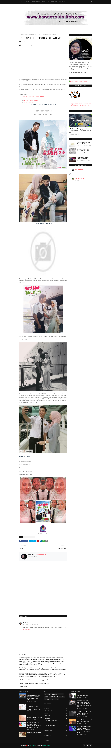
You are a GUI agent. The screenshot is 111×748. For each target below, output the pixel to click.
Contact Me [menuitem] (62, 1)
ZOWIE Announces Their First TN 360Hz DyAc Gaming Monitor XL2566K (84, 713)
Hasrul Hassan (79, 169)
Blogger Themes (46, 745)
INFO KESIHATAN (55, 694)
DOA (62, 694)
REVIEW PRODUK (56, 728)
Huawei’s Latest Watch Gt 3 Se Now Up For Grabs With (84, 694)
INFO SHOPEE (52, 696)
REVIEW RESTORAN (56, 730)
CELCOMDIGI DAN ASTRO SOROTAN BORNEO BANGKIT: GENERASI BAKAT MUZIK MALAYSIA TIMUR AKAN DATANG (34, 696)
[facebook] (84, 745)
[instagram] (90, 745)
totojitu (77, 174)
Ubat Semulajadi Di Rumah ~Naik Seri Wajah (83, 143)
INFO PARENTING (60, 696)
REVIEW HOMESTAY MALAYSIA (56, 720)
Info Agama (47, 694)
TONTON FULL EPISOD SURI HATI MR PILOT (34, 96)
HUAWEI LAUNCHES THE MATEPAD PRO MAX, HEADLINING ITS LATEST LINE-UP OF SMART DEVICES (34, 725)
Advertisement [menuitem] (36, 1)
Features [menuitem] (26, 1)
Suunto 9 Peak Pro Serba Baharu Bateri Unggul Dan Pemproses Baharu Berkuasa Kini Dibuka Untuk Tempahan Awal (84, 703)
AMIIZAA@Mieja (79, 178)
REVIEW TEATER (56, 735)
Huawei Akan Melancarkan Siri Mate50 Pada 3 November (84, 720)
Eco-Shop (56, 708)
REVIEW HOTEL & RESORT (56, 725)
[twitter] (87, 745)
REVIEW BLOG (56, 715)
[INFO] (80, 120)
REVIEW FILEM (56, 718)
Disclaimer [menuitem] (54, 1)
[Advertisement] (43, 59)
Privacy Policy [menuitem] (45, 1)
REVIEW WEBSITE (56, 738)
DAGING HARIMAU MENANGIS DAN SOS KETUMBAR (34, 733)
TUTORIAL (56, 740)
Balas (24, 629)
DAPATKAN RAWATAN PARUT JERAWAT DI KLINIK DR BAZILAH (34, 716)
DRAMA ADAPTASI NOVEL (31, 34)
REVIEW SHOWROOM (56, 733)
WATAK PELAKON (28, 102)
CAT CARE (47, 699)
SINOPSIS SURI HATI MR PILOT (31, 100)
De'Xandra (56, 706)
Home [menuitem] (20, 1)
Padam (28, 629)
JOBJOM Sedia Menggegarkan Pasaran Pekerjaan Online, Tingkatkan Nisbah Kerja (80, 130)
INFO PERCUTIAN (54, 699)
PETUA (46, 696)
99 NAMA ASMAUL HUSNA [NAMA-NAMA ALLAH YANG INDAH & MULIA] (83, 150)
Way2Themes (32, 745)
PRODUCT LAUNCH (56, 710)
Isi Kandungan (23, 94)
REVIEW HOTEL (56, 723)
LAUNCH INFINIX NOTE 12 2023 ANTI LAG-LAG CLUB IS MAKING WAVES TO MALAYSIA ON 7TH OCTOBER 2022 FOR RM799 (84, 729)
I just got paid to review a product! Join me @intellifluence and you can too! (80, 104)
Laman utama (22, 34)
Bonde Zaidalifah (25, 45)
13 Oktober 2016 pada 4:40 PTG (31, 624)
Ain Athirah (26, 623)
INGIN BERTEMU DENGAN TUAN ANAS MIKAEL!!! (83, 158)
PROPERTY (56, 713)
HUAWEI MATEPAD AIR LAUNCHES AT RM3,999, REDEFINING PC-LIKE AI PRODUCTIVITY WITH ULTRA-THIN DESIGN (34, 707)
